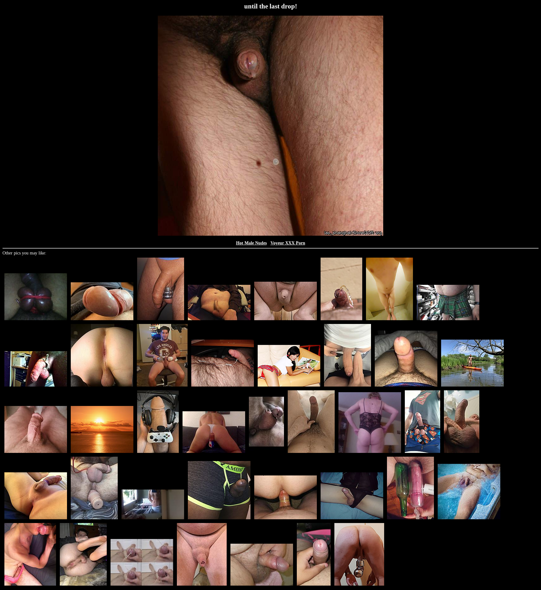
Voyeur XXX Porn (287, 243)
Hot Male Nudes (251, 243)
